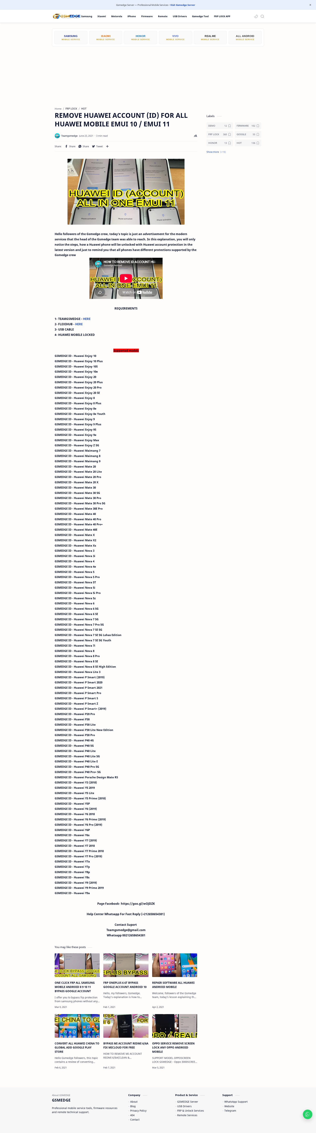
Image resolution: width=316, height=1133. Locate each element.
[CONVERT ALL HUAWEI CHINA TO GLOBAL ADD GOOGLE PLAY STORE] (77, 1026)
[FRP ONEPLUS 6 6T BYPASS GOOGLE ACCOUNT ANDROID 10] (125, 965)
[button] (256, 16)
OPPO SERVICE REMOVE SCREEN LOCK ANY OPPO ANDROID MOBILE (173, 1048)
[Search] (262, 16)
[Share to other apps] (107, 146)
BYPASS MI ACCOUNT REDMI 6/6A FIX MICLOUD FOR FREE (125, 1045)
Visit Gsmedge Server (182, 5)
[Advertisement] (158, 74)
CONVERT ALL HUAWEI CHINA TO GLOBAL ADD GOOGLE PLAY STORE (77, 1048)
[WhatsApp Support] (307, 1114)
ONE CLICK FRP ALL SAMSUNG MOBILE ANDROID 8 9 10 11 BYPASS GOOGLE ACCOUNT (75, 987)
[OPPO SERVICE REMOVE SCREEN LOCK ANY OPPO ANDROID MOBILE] (174, 1026)
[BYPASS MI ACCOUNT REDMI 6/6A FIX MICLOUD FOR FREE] (125, 1026)
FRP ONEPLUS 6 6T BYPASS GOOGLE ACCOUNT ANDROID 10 (124, 985)
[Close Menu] (310, 5)
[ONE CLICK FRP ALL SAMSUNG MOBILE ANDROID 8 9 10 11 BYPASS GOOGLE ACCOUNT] (77, 965)
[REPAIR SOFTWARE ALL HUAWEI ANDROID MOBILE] (174, 965)
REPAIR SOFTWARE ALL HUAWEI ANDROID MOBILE (173, 985)
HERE (87, 319)
